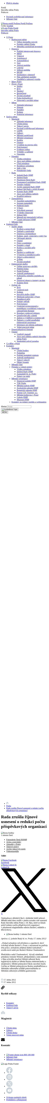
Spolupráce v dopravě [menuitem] (26, 75)
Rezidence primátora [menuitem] (25, 166)
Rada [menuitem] (13, 173)
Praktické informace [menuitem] (25, 114)
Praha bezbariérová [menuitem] (25, 98)
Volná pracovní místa (15, 1035)
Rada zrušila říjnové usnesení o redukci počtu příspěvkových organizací (25, 809)
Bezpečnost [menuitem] (21, 93)
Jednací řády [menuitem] (22, 215)
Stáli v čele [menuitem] (21, 168)
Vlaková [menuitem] (20, 56)
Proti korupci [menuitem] (22, 147)
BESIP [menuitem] (19, 72)
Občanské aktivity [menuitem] (24, 238)
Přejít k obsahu (12, 3)
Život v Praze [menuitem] (17, 84)
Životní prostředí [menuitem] (23, 96)
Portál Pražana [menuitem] (23, 271)
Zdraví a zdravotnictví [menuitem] (26, 257)
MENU (4, 412)
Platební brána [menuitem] (22, 269)
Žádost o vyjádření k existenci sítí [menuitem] (30, 318)
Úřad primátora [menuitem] (23, 163)
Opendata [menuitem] (21, 154)
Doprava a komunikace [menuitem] (26, 234)
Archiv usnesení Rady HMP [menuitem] (28, 187)
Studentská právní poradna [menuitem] (28, 341)
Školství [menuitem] (20, 91)
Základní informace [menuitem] (25, 105)
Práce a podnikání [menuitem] (24, 243)
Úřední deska (11, 1033)
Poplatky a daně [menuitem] (23, 245)
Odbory (9, 1030)
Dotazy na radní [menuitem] (23, 376)
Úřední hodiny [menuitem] (23, 350)
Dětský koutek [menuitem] (23, 362)
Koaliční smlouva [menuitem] (24, 196)
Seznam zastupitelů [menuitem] (25, 203)
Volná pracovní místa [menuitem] (25, 327)
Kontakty (10, 1003)
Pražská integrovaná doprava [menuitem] (29, 51)
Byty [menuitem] (19, 89)
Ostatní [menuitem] (20, 241)
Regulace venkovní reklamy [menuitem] (28, 313)
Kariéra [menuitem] (20, 140)
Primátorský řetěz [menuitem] (24, 170)
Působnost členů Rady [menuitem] (26, 180)
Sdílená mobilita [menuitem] (23, 70)
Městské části (11, 19)
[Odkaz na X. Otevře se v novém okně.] (9, 1086)
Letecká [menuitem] (20, 68)
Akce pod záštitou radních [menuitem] (27, 194)
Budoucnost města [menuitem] (19, 39)
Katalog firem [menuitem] (22, 283)
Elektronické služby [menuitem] (19, 264)
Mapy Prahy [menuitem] (16, 82)
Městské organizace (14, 1059)
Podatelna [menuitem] (21, 353)
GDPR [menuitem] (19, 131)
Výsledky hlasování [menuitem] (25, 212)
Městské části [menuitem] (16, 222)
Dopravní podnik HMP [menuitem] (26, 381)
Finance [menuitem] (20, 142)
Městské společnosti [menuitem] (25, 135)
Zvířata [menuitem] (20, 259)
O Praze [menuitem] (9, 37)
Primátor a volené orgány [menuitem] (21, 367)
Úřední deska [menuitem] (22, 124)
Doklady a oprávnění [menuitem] (25, 231)
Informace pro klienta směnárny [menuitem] (30, 325)
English (10, 26)
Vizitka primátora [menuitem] (24, 159)
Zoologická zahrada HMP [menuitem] (27, 388)
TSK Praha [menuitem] (21, 383)
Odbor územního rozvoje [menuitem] (27, 42)
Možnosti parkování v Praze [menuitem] (28, 297)
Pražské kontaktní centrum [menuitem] (28, 355)
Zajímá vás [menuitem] (16, 285)
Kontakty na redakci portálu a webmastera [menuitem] (28, 402)
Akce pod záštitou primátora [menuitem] (28, 161)
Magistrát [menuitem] (15, 119)
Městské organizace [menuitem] (25, 138)
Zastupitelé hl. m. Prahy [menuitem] (26, 374)
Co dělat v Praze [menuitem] (13, 343)
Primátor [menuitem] (15, 156)
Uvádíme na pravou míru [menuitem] (27, 145)
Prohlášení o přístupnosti (16, 1100)
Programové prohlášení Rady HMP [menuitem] (31, 182)
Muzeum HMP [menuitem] (23, 400)
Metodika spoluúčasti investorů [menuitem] (29, 46)
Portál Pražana (26, 23)
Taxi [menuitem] (18, 63)
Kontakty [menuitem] (10, 346)
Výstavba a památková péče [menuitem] (28, 255)
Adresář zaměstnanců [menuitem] (25, 273)
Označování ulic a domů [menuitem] (27, 315)
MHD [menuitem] (19, 53)
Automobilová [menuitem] (23, 60)
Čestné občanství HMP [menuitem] (26, 219)
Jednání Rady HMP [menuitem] (25, 175)
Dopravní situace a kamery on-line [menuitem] (31, 280)
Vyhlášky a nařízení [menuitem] (25, 152)
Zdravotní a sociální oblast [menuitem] (27, 100)
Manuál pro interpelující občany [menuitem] (30, 217)
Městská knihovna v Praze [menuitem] (27, 395)
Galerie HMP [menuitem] (22, 397)
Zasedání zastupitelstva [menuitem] (26, 201)
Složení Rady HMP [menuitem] (25, 371)
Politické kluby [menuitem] (23, 205)
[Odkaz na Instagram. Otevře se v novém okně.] (9, 1079)
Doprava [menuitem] (15, 49)
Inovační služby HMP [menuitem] (26, 294)
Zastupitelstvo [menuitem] (17, 198)
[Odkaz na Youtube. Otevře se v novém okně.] (9, 1093)
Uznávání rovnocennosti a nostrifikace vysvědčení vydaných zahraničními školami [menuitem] (31, 308)
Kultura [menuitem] (20, 112)
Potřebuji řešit (12, 1005)
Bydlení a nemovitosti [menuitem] (26, 229)
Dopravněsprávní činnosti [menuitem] (22, 329)
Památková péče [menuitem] (23, 299)
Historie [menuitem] (20, 107)
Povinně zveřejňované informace (19, 17)
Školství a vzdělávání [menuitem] (25, 252)
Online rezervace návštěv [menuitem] (27, 266)
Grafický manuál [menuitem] (24, 334)
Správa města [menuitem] (11, 117)
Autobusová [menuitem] (22, 58)
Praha (8, 806)
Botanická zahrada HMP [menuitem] (27, 390)
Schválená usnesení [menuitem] (25, 210)
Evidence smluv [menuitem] (23, 149)
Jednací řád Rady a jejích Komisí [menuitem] (30, 189)
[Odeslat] (9, 409)
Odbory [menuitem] (20, 133)
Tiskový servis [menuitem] (23, 126)
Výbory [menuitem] (20, 208)
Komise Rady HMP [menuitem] (25, 191)
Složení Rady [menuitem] (22, 177)
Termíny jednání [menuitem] (23, 184)
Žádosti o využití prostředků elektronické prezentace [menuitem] (28, 321)
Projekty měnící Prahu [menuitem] (26, 44)
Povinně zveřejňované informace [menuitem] (30, 128)
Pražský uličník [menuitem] (23, 301)
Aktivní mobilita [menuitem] (23, 65)
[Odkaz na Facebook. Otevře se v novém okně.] (9, 1073)
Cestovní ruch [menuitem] (22, 290)
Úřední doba (11, 1028)
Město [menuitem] (14, 103)
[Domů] (7, 803)
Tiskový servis (12, 1008)
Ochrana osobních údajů (16, 1097)
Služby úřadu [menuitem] (16, 227)
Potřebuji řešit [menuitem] (12, 224)
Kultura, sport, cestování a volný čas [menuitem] (32, 236)
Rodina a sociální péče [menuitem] (26, 248)
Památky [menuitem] (20, 110)
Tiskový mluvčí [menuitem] (23, 360)
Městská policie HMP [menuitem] (26, 386)
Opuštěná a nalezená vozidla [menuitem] (28, 79)
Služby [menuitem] (19, 86)
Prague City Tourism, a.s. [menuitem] (27, 393)
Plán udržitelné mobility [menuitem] (26, 77)
